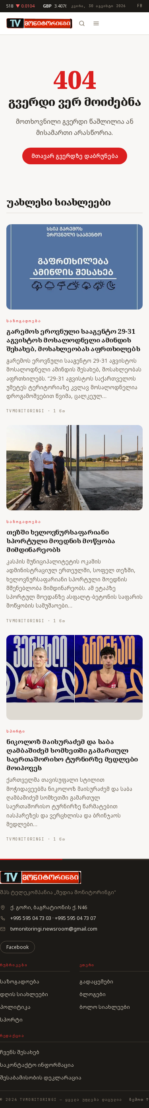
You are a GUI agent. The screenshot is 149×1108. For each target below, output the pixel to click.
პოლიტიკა (15, 1006)
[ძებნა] (81, 23)
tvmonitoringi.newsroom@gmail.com (53, 928)
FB (140, 5)
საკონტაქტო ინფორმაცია (37, 1064)
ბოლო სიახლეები (104, 1006)
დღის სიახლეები (24, 994)
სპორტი (15, 731)
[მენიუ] (96, 23)
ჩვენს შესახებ (19, 1052)
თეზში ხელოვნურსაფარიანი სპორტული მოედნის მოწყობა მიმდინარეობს (60, 540)
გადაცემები (96, 981)
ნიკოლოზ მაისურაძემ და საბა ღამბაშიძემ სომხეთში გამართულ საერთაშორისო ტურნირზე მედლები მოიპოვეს (72, 754)
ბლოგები (92, 994)
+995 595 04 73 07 (75, 918)
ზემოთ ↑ (139, 1099)
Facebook (17, 947)
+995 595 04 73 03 (30, 918)
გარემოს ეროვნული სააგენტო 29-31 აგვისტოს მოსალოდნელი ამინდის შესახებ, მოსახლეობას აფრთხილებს (73, 340)
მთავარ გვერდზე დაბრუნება (74, 156)
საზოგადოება (23, 320)
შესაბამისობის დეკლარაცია (40, 1077)
